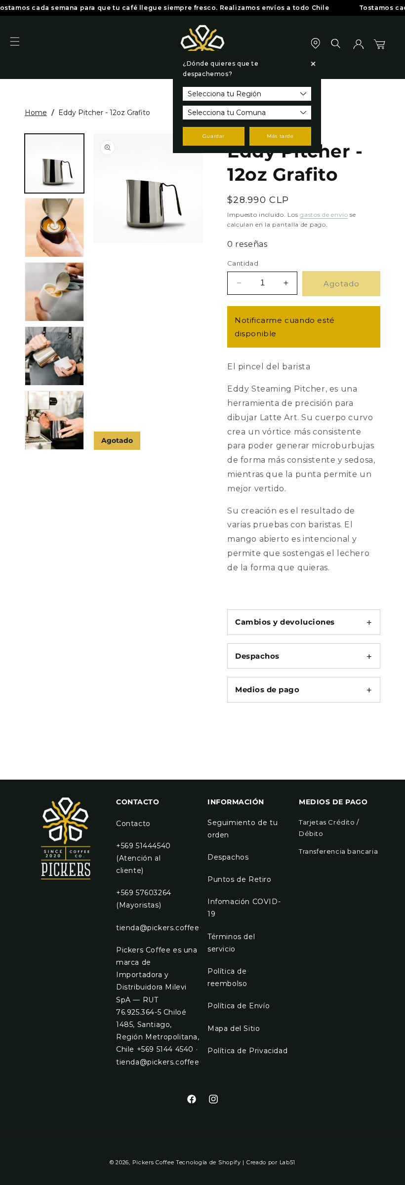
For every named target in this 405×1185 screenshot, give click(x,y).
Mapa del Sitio (233, 1028)
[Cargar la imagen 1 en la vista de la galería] (54, 163)
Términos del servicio (231, 942)
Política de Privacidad (247, 1050)
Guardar (213, 136)
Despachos (227, 857)
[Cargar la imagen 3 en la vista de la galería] (54, 291)
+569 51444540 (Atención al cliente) (143, 858)
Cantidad (242, 263)
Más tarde (280, 136)
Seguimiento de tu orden (242, 828)
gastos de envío (324, 214)
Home (36, 112)
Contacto (133, 823)
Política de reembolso (227, 977)
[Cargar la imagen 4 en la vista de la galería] (54, 356)
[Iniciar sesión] (358, 47)
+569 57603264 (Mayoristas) (143, 898)
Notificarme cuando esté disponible (285, 327)
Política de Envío (238, 1005)
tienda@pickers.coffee (158, 927)
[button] (21, 47)
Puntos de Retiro (239, 879)
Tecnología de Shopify (208, 1162)
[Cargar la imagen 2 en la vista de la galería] (54, 227)
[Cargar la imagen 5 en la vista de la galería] (54, 420)
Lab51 (288, 1162)
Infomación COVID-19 (244, 907)
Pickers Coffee (153, 1162)
